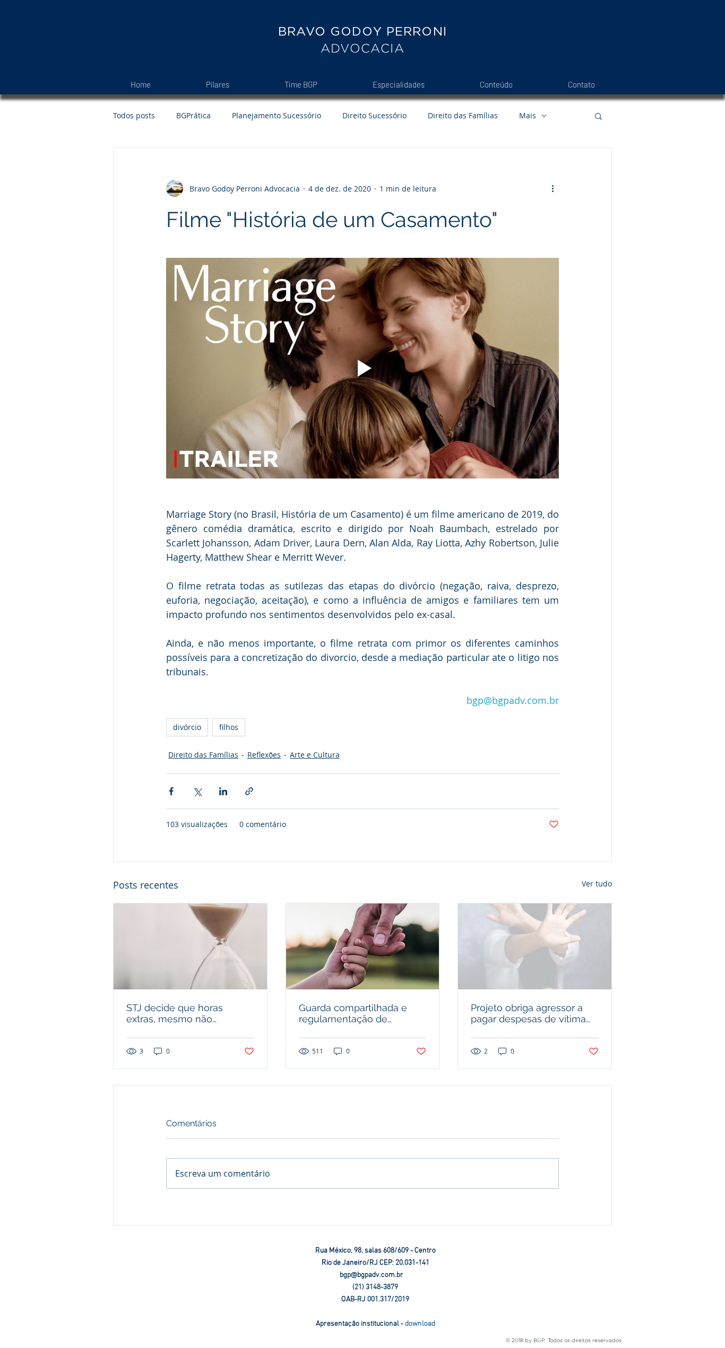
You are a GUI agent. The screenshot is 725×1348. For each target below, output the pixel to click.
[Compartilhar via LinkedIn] (223, 791)
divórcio (187, 727)
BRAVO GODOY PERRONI (362, 31)
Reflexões (264, 755)
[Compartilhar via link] (249, 791)
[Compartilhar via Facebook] (171, 791)
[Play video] (362, 368)
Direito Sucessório (374, 115)
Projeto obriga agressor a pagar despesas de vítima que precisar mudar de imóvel (528, 1013)
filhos (228, 727)
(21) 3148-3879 (375, 1287)
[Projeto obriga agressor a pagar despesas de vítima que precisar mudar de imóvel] (534, 946)
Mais (527, 115)
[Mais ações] (552, 188)
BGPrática (193, 115)
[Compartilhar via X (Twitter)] (197, 791)
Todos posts (134, 115)
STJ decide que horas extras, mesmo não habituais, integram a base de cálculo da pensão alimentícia (185, 1013)
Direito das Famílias (463, 115)
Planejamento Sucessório (276, 115)
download (420, 1323)
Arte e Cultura (315, 755)
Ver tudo (597, 884)
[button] (598, 115)
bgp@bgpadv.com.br (375, 1275)
